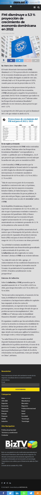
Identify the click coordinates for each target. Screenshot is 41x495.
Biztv (3, 398)
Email (3, 382)
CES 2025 (4, 401)
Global (3, 419)
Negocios (24, 406)
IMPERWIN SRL (23, 487)
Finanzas (4, 416)
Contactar (4, 435)
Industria (4, 421)
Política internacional (28, 408)
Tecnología (25, 419)
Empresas (4, 411)
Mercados (24, 403)
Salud (23, 413)
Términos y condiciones (9, 432)
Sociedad (24, 416)
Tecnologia (25, 421)
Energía (4, 413)
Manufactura (25, 401)
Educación (4, 408)
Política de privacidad (8, 430)
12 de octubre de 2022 (7, 33)
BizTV (7, 487)
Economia (4, 406)
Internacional (25, 398)
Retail (23, 411)
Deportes (4, 403)
